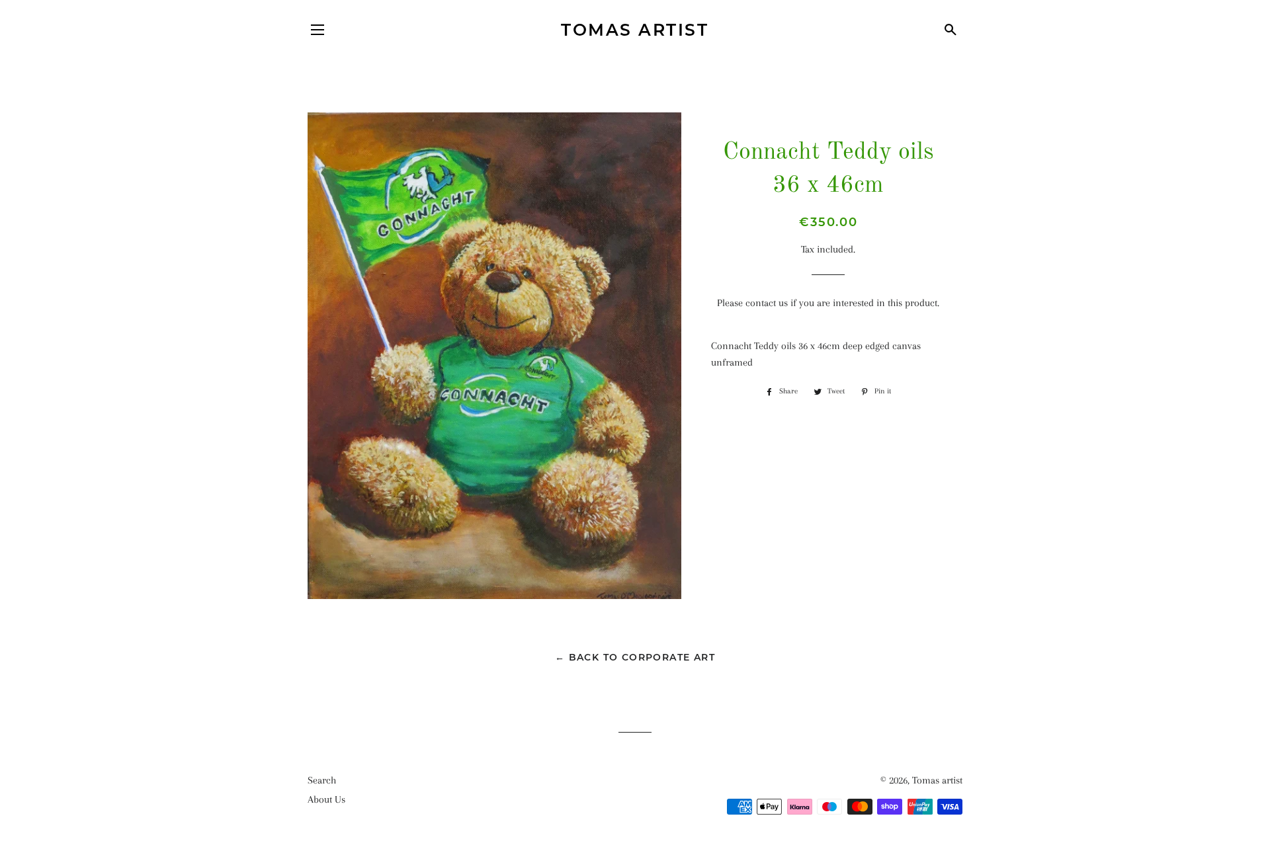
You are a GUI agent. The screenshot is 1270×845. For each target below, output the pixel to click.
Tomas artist (634, 30)
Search (322, 780)
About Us (326, 799)
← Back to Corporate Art (635, 657)
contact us (766, 303)
